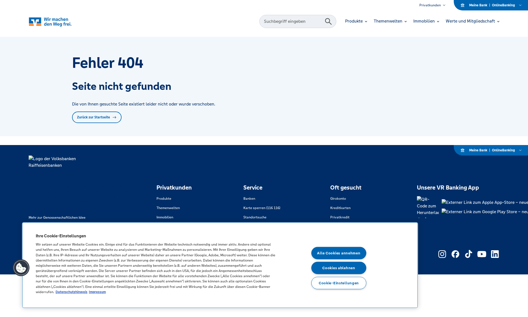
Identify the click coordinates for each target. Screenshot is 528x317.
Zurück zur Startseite (93, 117)
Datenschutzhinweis (71, 292)
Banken (249, 198)
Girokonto (338, 198)
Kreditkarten (340, 208)
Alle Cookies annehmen (338, 253)
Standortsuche (254, 217)
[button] (21, 268)
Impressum (97, 292)
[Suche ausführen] (328, 21)
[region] (220, 265)
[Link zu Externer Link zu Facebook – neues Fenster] (455, 254)
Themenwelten (168, 208)
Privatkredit (340, 217)
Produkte (163, 198)
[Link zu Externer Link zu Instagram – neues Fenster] (442, 254)
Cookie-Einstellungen (339, 283)
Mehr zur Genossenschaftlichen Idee (57, 217)
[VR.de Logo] (58, 21)
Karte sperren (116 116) (261, 208)
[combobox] (293, 21)
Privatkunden (430, 5)
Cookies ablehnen (338, 268)
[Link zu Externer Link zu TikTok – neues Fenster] (468, 254)
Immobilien (164, 217)
